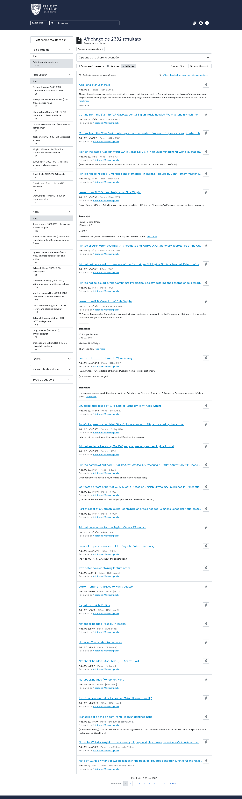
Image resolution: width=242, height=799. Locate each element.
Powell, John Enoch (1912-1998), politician (48, 186)
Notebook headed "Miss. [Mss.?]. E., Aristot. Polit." (109, 661)
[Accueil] (45, 10)
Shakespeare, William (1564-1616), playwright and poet (49, 346)
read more (84, 100)
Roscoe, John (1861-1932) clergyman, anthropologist (51, 227)
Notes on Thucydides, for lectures (100, 642)
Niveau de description (47, 369)
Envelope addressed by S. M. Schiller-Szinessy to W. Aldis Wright (120, 405)
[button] (195, 23)
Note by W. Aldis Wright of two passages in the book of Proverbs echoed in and (140, 760)
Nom (36, 212)
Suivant (173, 783)
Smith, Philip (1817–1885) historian (49, 176)
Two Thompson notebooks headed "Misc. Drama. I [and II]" (115, 698)
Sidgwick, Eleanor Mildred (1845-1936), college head (49, 321)
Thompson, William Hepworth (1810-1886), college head (50, 103)
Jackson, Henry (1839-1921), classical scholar (51, 140)
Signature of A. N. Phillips (94, 605)
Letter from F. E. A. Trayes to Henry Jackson (106, 586)
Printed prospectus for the (112, 527)
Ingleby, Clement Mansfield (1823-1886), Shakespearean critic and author (49, 257)
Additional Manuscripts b (45, 63)
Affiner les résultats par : (51, 40)
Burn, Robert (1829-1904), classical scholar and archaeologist (50, 165)
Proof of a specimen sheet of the (117, 546)
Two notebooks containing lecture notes (105, 568)
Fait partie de (41, 49)
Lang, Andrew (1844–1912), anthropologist (46, 334)
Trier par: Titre (177, 66)
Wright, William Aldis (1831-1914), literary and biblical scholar (48, 152)
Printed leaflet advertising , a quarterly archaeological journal (126, 446)
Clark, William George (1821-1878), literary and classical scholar (49, 115)
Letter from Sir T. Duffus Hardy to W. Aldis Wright (110, 192)
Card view (115, 66)
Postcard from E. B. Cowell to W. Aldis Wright (107, 358)
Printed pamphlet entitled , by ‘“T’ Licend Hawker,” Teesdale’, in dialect (140, 465)
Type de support (43, 379)
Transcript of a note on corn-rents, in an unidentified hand (116, 716)
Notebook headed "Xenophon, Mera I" (102, 679)
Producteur (40, 75)
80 (164, 783)
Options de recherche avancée (99, 57)
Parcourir (38, 23)
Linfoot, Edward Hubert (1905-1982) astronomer (51, 128)
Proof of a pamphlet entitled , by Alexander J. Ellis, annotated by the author (131, 424)
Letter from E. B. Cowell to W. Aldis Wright (105, 301)
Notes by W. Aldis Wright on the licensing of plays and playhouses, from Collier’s (140, 742)
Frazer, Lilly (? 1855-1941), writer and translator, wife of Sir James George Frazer (50, 241)
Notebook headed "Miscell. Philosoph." (103, 623)
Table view (130, 66)
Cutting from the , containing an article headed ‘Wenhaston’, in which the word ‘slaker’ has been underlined (140, 114)
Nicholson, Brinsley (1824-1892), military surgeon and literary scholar (50, 284)
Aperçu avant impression (92, 66)
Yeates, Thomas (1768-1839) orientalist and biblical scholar (47, 90)
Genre (37, 359)
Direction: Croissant (199, 66)
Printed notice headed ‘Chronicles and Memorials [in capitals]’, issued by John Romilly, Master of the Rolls (140, 173)
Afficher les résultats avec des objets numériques (185, 75)
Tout (35, 56)
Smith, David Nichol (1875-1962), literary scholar (48, 199)
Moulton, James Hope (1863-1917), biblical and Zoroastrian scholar (49, 296)
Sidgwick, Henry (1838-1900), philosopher (47, 271)
